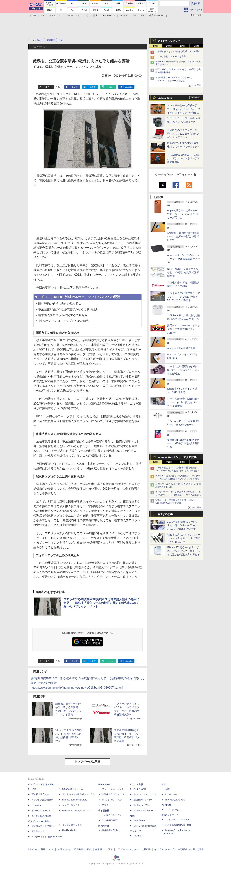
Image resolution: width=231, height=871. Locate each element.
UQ (86, 15)
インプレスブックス (72, 825)
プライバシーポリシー (127, 849)
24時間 (169, 46)
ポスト (48, 87)
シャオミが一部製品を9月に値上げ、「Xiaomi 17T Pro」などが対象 (183, 370)
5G (134, 15)
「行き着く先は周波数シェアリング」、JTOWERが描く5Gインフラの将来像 (183, 297)
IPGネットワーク (170, 815)
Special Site (165, 97)
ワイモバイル (73, 15)
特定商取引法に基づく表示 (191, 849)
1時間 (155, 46)
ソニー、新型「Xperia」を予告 (170, 56)
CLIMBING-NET (109, 820)
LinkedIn (128, 87)
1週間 (183, 46)
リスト (59, 87)
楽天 (95, 15)
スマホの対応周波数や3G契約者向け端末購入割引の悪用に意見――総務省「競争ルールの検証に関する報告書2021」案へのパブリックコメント (102, 603)
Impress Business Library (74, 799)
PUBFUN (166, 805)
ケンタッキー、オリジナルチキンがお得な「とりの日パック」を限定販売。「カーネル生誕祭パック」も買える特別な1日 (178, 494)
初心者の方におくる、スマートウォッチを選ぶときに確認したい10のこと (183, 538)
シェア (75, 87)
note (111, 87)
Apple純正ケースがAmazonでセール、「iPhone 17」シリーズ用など (183, 214)
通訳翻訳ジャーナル (143, 799)
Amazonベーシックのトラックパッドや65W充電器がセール (183, 259)
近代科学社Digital (110, 830)
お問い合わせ (63, 849)
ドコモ (33, 15)
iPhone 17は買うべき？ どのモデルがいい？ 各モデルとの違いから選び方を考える (183, 551)
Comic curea (171, 794)
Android (124, 15)
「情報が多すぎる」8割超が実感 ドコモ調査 (177, 51)
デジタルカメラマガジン (43, 826)
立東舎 (105, 805)
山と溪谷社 (103, 810)
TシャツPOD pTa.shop (177, 819)
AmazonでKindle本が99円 (182, 348)
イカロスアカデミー (143, 810)
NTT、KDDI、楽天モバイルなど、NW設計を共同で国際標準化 (183, 272)
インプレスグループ (164, 849)
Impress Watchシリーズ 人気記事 (177, 457)
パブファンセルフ (173, 809)
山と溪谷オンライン (111, 815)
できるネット (38, 831)
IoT (142, 15)
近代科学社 (103, 826)
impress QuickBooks (175, 799)
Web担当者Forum (40, 794)
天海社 (168, 789)
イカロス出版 (136, 784)
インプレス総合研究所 (42, 799)
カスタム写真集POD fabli (178, 825)
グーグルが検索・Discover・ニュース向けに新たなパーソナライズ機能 (183, 402)
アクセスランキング (169, 41)
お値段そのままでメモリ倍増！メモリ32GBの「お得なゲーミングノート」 (183, 134)
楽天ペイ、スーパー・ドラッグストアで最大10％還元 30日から (183, 329)
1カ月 (196, 46)
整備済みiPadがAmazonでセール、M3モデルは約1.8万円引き (183, 443)
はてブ (93, 87)
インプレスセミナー (72, 805)
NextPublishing (69, 830)
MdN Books (139, 820)
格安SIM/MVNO (156, 15)
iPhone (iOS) (109, 15)
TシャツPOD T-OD (112, 799)
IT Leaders (37, 805)
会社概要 (146, 849)
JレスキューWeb (142, 805)
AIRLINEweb (140, 789)
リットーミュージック (113, 789)
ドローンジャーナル (41, 810)
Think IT (35, 789)
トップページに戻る (88, 761)
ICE (163, 784)
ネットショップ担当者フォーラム (78, 794)
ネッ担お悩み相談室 (41, 816)
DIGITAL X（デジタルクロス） (77, 810)
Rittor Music (104, 784)
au (42, 15)
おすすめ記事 (165, 514)
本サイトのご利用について (41, 849)
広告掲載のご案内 (82, 849)
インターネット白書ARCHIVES (47, 836)
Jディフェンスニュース (145, 794)
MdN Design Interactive (145, 826)
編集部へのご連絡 (104, 849)
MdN (132, 816)
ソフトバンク (55, 15)
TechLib (137, 835)
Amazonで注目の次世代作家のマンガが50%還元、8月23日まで (183, 236)
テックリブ (135, 831)
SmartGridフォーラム (72, 789)
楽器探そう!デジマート (113, 794)
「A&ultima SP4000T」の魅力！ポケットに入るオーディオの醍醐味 (183, 158)
